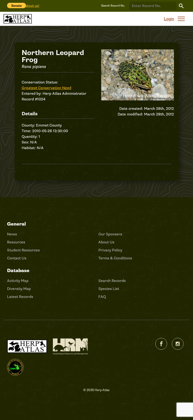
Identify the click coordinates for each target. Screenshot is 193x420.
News (12, 234)
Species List (108, 288)
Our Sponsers (110, 234)
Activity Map (17, 280)
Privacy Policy (110, 250)
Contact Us (16, 258)
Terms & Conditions (115, 258)
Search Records (112, 280)
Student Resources (23, 250)
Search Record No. (113, 6)
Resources (16, 242)
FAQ (102, 296)
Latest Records (20, 296)
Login (169, 18)
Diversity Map (19, 288)
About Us (106, 242)
